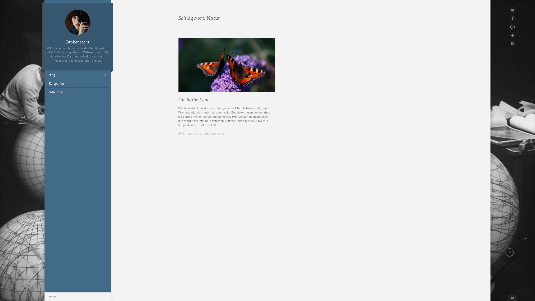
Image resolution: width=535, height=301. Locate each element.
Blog (52, 74)
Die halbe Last (193, 99)
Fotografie (56, 91)
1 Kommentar (216, 133)
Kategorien (56, 83)
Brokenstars (77, 41)
